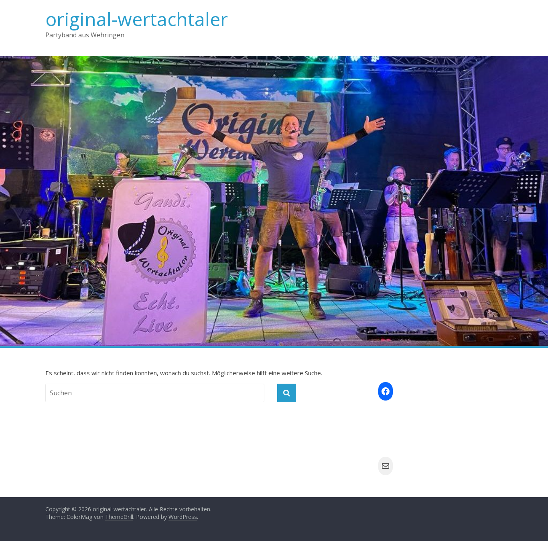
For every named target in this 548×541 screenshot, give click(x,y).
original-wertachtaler (136, 18)
